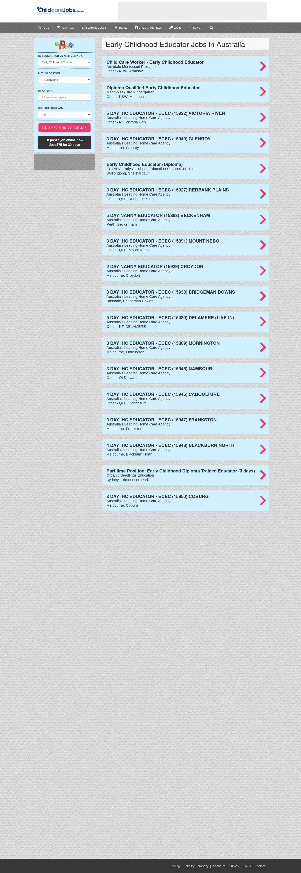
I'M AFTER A (45, 90)
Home (45, 27)
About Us (219, 866)
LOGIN (177, 27)
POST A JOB (68, 27)
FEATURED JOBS (96, 27)
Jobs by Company (196, 866)
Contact (260, 866)
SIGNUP (197, 27)
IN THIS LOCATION (49, 73)
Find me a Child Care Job (64, 128)
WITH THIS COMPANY (50, 108)
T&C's (247, 866)
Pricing (123, 27)
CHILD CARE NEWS (150, 27)
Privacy (234, 866)
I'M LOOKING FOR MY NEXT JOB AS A (60, 56)
